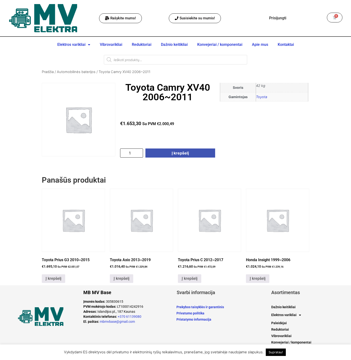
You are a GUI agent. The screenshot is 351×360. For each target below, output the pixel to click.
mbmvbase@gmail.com (117, 321)
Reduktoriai (141, 44)
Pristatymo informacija (193, 319)
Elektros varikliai (71, 44)
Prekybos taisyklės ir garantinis (200, 307)
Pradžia (48, 72)
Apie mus (260, 44)
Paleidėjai (279, 323)
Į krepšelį (180, 153)
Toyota (261, 97)
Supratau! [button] (276, 352)
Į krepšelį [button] (53, 278)
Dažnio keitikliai (174, 44)
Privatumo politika (190, 313)
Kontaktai (286, 44)
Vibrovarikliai (111, 44)
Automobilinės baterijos (76, 72)
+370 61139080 (129, 316)
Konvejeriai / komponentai (219, 44)
